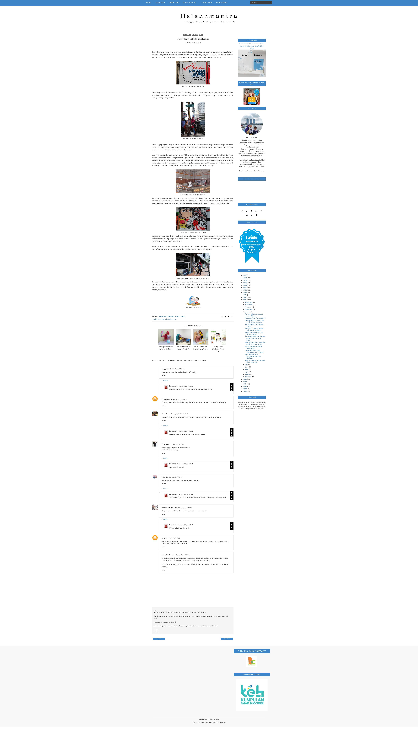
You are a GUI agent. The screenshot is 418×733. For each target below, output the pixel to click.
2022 (245, 285)
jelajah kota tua (158, 319)
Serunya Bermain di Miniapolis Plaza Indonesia (255, 361)
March (247, 374)
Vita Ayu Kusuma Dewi (169, 508)
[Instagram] (251, 211)
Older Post (227, 639)
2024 (245, 280)
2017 (245, 297)
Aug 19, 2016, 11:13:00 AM (181, 414)
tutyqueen (165, 369)
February (248, 377)
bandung (195, 34)
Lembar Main (206, 3)
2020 (245, 290)
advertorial (187, 34)
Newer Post (159, 639)
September (249, 309)
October (248, 307)
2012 (245, 382)
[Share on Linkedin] (232, 316)
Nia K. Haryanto (167, 414)
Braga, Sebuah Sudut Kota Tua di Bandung (254, 333)
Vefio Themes (220, 722)
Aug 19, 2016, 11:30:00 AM (177, 444)
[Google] (256, 211)
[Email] (256, 215)
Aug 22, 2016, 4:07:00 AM (186, 494)
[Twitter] (247, 211)
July (246, 365)
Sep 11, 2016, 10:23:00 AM (173, 538)
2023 (245, 283)
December (249, 302)
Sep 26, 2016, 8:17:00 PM (183, 555)
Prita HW (165, 477)
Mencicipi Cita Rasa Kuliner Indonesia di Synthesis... (254, 329)
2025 (245, 278)
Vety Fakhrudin (167, 399)
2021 (245, 288)
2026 (245, 275)
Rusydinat (165, 444)
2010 (245, 386)
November (249, 305)
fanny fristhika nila (168, 555)
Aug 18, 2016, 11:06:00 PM (177, 369)
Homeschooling (190, 3)
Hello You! (160, 3)
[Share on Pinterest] (228, 316)
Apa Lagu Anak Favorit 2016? (255, 318)
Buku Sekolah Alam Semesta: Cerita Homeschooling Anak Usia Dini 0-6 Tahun (251, 46)
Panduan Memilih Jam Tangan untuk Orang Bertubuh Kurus (255, 338)
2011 (245, 384)
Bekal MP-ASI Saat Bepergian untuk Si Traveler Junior (255, 343)
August (247, 312)
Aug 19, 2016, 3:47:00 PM (175, 477)
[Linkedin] (252, 215)
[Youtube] (247, 215)
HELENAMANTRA (206, 720)
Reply (164, 375)
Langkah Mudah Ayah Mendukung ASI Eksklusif (254, 351)
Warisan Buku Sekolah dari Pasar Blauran (254, 315)
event (183, 316)
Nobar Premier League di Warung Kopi (253, 347)
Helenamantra (210, 16)
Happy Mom (174, 3)
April (247, 372)
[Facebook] (242, 211)
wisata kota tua (170, 319)
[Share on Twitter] (225, 316)
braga (201, 34)
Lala (163, 538)
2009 (245, 389)
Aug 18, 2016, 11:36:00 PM (180, 399)
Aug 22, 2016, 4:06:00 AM (186, 431)
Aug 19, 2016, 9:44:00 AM (186, 386)
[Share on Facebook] (222, 316)
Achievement (222, 3)
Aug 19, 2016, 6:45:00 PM (185, 507)
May (247, 369)
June (247, 367)
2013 (245, 379)
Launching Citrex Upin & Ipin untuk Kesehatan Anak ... (254, 321)
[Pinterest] (261, 211)
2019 (245, 292)
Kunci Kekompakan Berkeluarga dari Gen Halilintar (253, 356)
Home (148, 3)
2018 (245, 295)
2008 (245, 391)
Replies (165, 381)
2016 (245, 300)
